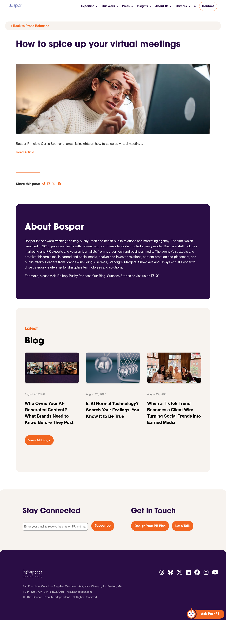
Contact (208, 6)
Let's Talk (182, 526)
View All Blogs (39, 440)
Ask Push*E (210, 614)
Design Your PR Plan (150, 526)
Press (126, 6)
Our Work (108, 6)
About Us (161, 6)
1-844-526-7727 (32, 591)
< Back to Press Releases (30, 26)
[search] (195, 6)
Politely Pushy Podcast (74, 276)
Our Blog (99, 276)
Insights (142, 6)
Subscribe (103, 526)
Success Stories (119, 276)
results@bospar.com (79, 591)
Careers (181, 6)
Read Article (25, 152)
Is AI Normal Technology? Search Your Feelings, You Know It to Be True (112, 410)
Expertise (87, 6)
